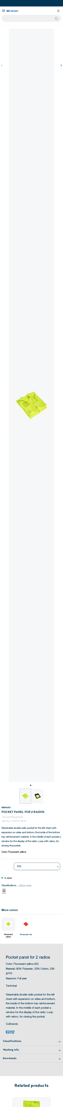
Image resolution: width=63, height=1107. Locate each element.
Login (58, 11)
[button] (61, 65)
